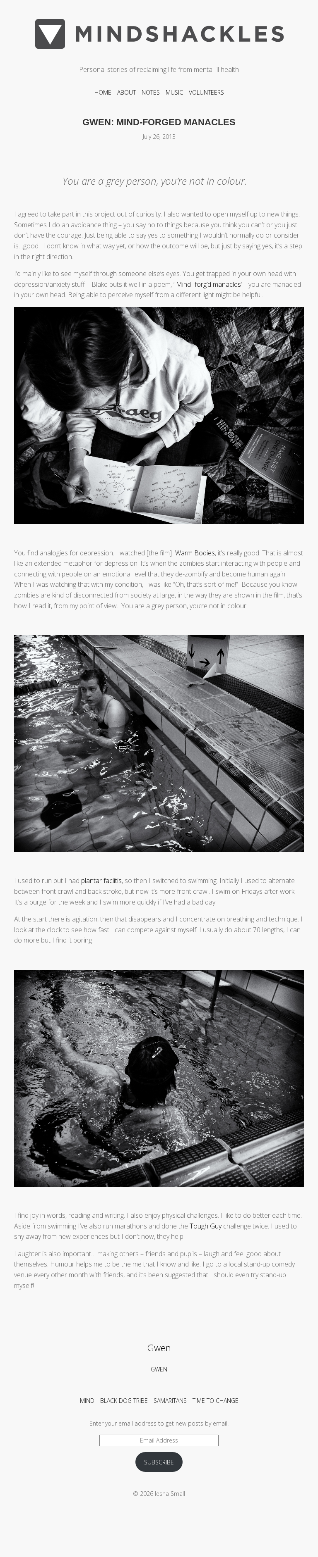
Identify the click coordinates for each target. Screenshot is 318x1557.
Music (174, 92)
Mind (87, 1401)
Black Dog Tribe (124, 1401)
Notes (151, 92)
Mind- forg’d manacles (208, 284)
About (126, 92)
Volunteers (206, 92)
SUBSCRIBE (159, 1462)
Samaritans (170, 1401)
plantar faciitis (101, 880)
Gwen (159, 1347)
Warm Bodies (195, 552)
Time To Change (215, 1401)
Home (102, 92)
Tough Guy (205, 1226)
